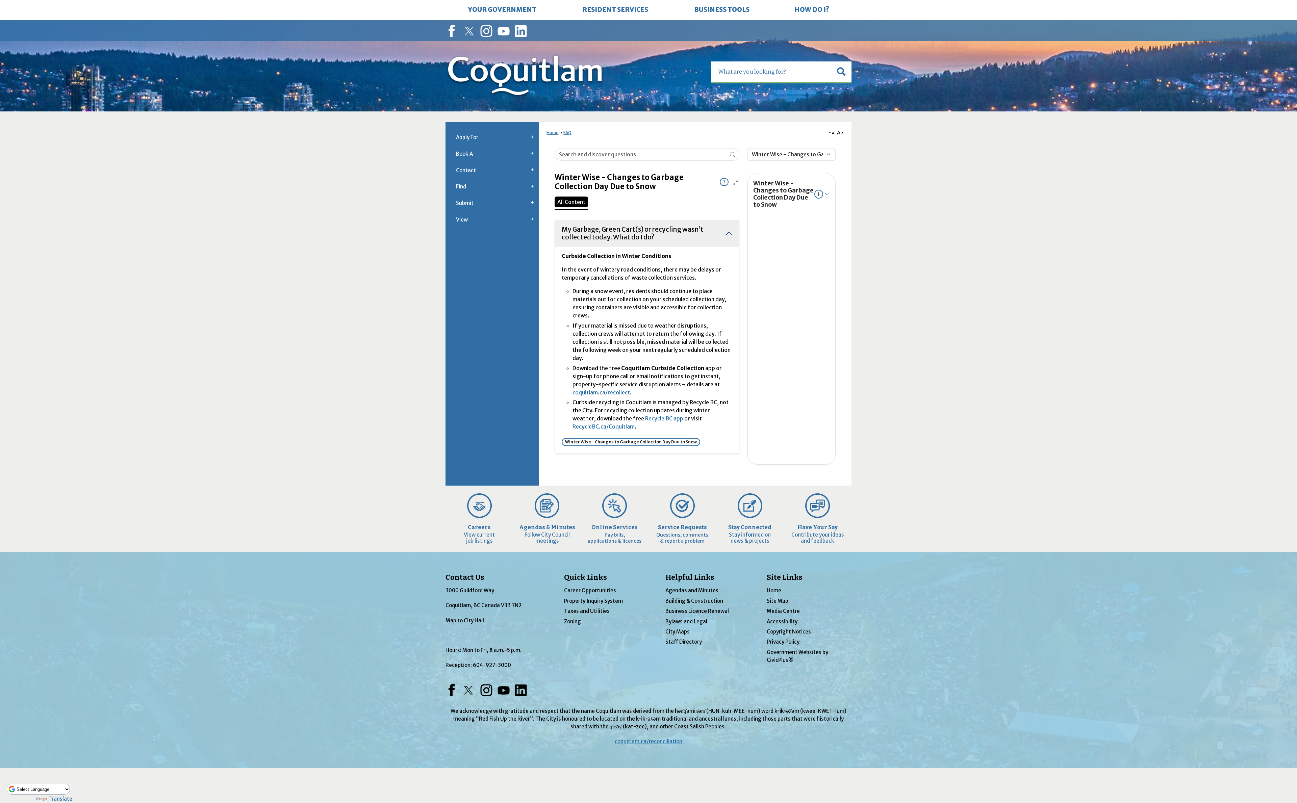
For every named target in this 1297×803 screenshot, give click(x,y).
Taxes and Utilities (587, 611)
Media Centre (783, 611)
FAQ (567, 132)
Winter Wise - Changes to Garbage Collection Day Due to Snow (786, 194)
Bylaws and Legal (686, 621)
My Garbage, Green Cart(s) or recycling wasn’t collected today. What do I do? (633, 233)
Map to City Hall (465, 620)
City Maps (677, 631)
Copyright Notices (789, 631)
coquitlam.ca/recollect (601, 392)
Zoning (572, 621)
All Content (571, 202)
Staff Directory (683, 642)
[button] (841, 71)
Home (552, 132)
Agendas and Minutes (691, 590)
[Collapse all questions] (735, 182)
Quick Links (585, 577)
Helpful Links (689, 577)
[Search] (732, 154)
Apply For (467, 137)
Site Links (785, 577)
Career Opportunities (590, 590)
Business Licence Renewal (697, 611)
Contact (466, 170)
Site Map (777, 601)
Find (461, 186)
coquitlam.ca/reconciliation (648, 741)
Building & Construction (694, 601)
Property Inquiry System (593, 601)
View (462, 219)
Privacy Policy (783, 642)
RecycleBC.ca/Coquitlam (604, 426)
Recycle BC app (664, 418)
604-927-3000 (492, 665)
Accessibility (782, 621)
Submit (465, 203)
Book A (464, 154)
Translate (60, 799)
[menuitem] (502, 10)
